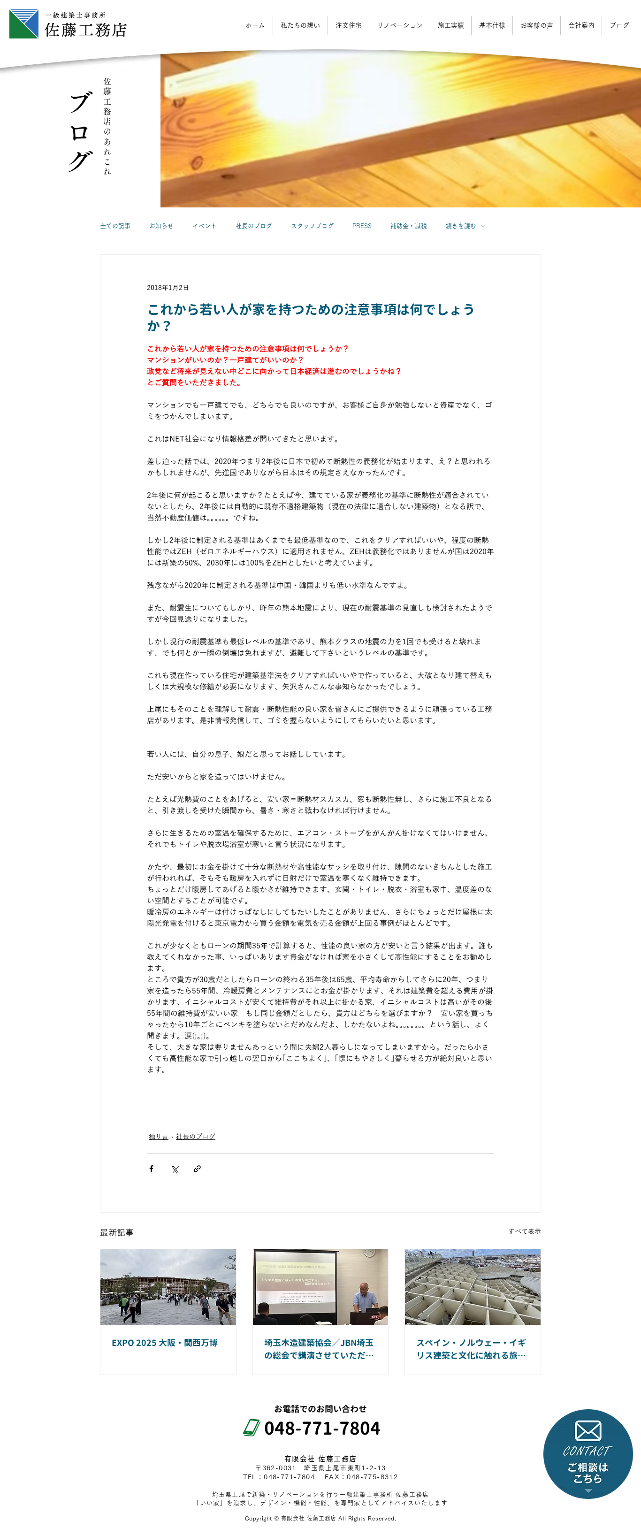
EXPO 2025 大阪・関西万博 (165, 1343)
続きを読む (461, 226)
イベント (204, 226)
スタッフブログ (312, 226)
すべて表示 (524, 1231)
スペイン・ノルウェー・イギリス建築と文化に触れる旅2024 (471, 1349)
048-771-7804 (314, 1428)
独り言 (158, 1136)
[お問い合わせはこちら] (588, 1454)
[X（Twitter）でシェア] (174, 1168)
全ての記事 (115, 226)
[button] (581, 25)
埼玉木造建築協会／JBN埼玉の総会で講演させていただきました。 (319, 1349)
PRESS (362, 226)
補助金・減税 (408, 226)
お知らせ (161, 226)
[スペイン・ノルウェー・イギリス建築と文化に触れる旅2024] (473, 1287)
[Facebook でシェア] (151, 1168)
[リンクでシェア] (197, 1168)
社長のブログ (254, 226)
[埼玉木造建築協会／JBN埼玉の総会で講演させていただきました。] (321, 1287)
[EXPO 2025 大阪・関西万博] (168, 1287)
